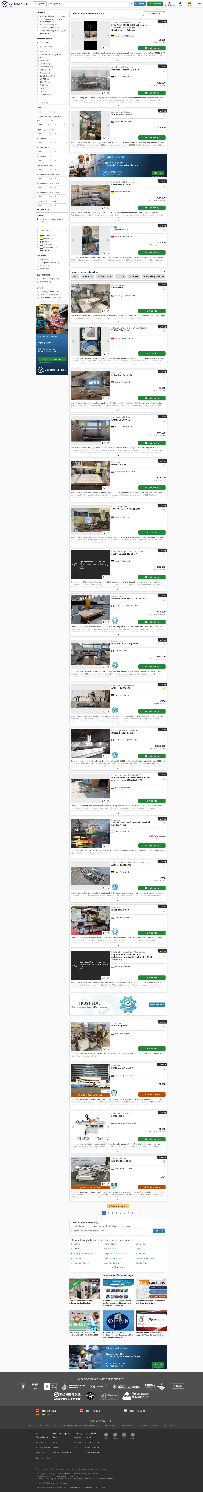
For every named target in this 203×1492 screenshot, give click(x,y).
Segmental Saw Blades (146, 1258)
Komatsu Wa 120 (110, 1425)
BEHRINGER (46, 94)
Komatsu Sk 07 (168, 1425)
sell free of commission (51, 359)
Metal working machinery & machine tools (51, 20)
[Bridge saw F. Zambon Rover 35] (90, 385)
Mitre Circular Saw (111, 1263)
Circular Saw (76, 1258)
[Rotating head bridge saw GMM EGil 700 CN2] (90, 430)
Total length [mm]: (44, 138)
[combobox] (51, 230)
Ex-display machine (49, 262)
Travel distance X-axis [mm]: (48, 174)
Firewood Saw (109, 1244)
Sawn (138, 1248)
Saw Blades (141, 1244)
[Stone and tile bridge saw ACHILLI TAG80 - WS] (90, 698)
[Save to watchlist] (164, 25)
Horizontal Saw (110, 1248)
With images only (49, 292)
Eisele (44, 85)
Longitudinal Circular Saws (115, 1253)
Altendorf (45, 73)
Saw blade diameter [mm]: (47, 201)
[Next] (108, 35)
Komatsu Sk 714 (52, 1425)
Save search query (119, 1206)
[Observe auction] (164, 1068)
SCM (43, 51)
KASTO (44, 61)
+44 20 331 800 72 (48, 1411)
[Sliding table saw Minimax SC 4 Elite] (90, 1171)
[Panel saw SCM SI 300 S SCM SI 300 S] (90, 1126)
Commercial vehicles (49, 27)
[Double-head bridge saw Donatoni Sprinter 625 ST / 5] (90, 80)
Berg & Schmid (47, 76)
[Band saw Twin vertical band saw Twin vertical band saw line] (90, 833)
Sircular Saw (141, 1263)
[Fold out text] (118, 60)
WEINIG (45, 64)
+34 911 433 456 (48, 1414)
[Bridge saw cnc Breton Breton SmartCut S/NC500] (90, 609)
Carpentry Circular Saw (81, 1253)
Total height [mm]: (44, 156)
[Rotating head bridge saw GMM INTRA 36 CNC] (90, 195)
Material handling (49, 24)
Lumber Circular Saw (112, 1258)
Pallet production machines (148, 1425)
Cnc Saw (120, 276)
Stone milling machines (153, 276)
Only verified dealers (50, 298)
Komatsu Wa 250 (35, 1425)
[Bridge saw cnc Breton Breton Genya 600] (90, 654)
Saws (75, 276)
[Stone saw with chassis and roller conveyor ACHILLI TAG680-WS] (90, 875)
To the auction (153, 1094)
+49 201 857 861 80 (137, 1411)
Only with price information (50, 117)
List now (158, 173)
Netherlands (50, 247)
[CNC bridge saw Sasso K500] (90, 298)
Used (44, 266)
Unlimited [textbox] (45, 230)
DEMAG (45, 70)
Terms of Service (86, 1487)
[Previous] (73, 35)
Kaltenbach (46, 67)
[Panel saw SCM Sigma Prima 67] (90, 1078)
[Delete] (131, 4)
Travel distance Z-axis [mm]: (48, 192)
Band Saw (75, 1244)
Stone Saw (133, 276)
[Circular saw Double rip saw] (90, 1036)
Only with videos (49, 295)
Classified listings (49, 279)
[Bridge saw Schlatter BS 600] (90, 240)
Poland (48, 238)
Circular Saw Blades (80, 1263)
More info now (157, 1004)
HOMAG (44, 91)
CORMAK (45, 82)
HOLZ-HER (45, 88)
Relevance (155, 13)
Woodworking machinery (52, 16)
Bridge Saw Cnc (105, 276)
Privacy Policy (73, 1487)
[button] (199, 4)
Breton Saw (87, 276)
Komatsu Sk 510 (127, 1425)
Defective (44, 269)
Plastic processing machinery (53, 30)
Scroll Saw (140, 1253)
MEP (43, 58)
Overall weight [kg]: (44, 165)
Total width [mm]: (44, 147)
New (44, 259)
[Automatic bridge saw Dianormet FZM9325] (90, 125)
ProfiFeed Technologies (51, 54)
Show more (119, 1267)
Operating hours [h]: (45, 129)
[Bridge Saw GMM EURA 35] (90, 475)
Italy (47, 241)
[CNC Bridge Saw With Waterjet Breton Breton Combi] (90, 743)
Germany (49, 235)
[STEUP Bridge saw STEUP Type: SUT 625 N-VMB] (90, 520)
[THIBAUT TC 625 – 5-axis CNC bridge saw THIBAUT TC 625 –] (90, 341)
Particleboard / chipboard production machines (81, 1425)
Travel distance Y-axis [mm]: (48, 183)
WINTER (44, 79)
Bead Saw (75, 1248)
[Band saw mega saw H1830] (90, 920)
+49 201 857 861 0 (92, 1411)
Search (140, 3)
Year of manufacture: (45, 120)
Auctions (45, 282)
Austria (48, 244)
